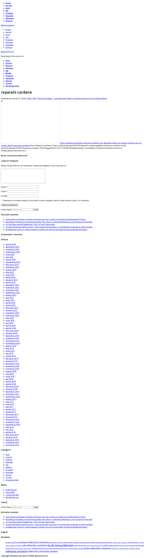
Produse (9, 13)
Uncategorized (12, 86)
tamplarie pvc (115, 548)
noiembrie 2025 (12, 249)
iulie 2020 (10, 318)
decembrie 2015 (12, 440)
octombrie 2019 (12, 341)
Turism (9, 83)
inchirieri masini (133, 542)
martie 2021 (11, 305)
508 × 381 (32, 98)
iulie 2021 (10, 297)
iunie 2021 (10, 300)
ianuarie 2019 (11, 361)
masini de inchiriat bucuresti (94, 545)
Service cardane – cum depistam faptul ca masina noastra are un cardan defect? (73, 98)
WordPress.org (12, 497)
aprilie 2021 (11, 302)
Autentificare (11, 490)
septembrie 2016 (13, 424)
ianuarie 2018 (11, 389)
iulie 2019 (10, 348)
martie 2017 (11, 412)
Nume (4, 187)
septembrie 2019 (13, 343)
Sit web (4, 196)
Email (4, 191)
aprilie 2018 (11, 381)
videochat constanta (17, 551)
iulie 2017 (10, 401)
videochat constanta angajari (43, 551)
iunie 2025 (10, 254)
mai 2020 (9, 323)
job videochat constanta (35, 545)
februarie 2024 (12, 264)
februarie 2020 (12, 330)
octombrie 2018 (12, 368)
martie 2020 (11, 328)
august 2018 (11, 371)
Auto (8, 8)
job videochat (18, 545)
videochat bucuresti (134, 548)
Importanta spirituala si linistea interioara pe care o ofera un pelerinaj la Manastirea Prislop (45, 219)
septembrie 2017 (13, 396)
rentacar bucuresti (38, 548)
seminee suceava (63, 548)
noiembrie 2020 (12, 313)
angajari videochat (12, 542)
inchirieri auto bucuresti (81, 542)
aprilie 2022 (11, 282)
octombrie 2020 (12, 315)
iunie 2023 (10, 275)
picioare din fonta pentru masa (18, 548)
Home (8, 3)
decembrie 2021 (12, 285)
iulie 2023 (10, 272)
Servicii (9, 5)
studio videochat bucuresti (75, 548)
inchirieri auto (67, 542)
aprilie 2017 (11, 409)
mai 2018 (9, 379)
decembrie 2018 (12, 363)
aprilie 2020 (11, 325)
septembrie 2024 (13, 262)
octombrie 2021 (12, 290)
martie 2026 (11, 244)
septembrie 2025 (13, 252)
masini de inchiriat (80, 545)
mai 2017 (9, 407)
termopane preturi (124, 548)
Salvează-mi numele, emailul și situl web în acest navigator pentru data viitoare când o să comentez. (46, 200)
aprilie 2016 (11, 432)
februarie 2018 (12, 386)
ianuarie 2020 (11, 333)
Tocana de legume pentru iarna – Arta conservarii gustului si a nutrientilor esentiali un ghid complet (49, 227)
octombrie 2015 (12, 445)
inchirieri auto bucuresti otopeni (101, 542)
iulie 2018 (10, 374)
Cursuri (9, 63)
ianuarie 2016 (11, 437)
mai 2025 (9, 257)
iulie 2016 (10, 427)
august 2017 (11, 399)
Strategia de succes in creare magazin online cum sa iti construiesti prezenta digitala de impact (46, 229)
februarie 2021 (12, 308)
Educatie (9, 16)
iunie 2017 (10, 404)
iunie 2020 (10, 320)
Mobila (8, 73)
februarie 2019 (12, 358)
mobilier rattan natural (111, 545)
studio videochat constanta (97, 548)
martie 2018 (11, 384)
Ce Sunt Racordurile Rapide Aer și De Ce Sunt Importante (30, 224)
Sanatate (10, 18)
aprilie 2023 (11, 277)
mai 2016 (9, 429)
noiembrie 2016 (12, 422)
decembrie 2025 (12, 247)
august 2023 (11, 269)
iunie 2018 (10, 376)
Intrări (10, 492)
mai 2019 (9, 353)
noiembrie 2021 (12, 287)
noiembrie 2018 (12, 366)
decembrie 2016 (12, 419)
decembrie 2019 (12, 335)
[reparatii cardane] (30, 143)
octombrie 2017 (12, 394)
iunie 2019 (10, 351)
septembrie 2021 (13, 292)
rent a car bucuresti (52, 548)
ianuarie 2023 (11, 280)
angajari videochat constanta (34, 542)
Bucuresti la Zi (7, 52)
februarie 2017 (12, 414)
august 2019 (11, 346)
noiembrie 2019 (12, 338)
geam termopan (58, 542)
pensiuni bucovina (124, 545)
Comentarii (12, 495)
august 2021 (11, 295)
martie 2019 (11, 356)
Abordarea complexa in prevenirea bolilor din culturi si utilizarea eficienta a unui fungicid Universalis (49, 222)
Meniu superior (7, 25)
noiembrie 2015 (12, 442)
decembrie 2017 (12, 391)
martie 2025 (11, 259)
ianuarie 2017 (11, 417)
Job (7, 10)
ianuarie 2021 (11, 310)
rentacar (29, 548)
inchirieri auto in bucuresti (120, 542)
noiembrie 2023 (12, 267)
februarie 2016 (12, 434)
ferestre (51, 542)
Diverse (9, 21)
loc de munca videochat (60, 545)
